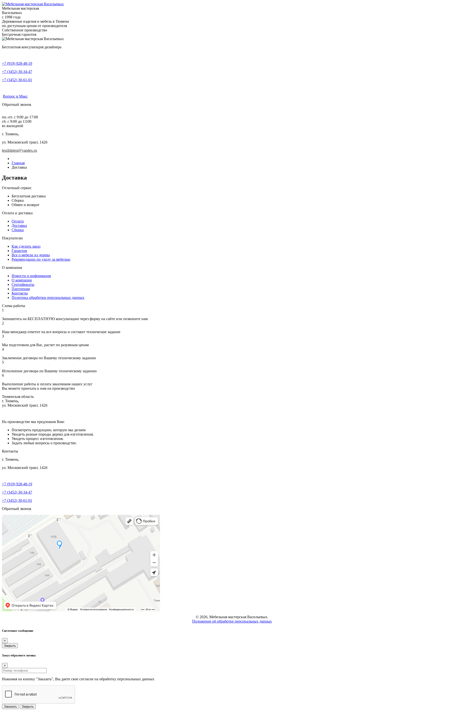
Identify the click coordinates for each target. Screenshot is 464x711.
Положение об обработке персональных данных (232, 621)
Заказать (10, 706)
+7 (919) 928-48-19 (17, 63)
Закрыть (10, 645)
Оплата (18, 221)
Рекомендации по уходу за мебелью (41, 259)
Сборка (18, 230)
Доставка (19, 225)
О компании (22, 280)
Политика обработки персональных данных (48, 297)
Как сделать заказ (26, 246)
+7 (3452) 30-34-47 (17, 72)
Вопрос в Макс (15, 96)
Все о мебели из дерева (31, 255)
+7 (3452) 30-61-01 (17, 80)
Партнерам (21, 289)
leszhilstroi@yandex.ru (19, 150)
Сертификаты (23, 284)
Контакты (20, 293)
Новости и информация (31, 276)
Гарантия (19, 251)
